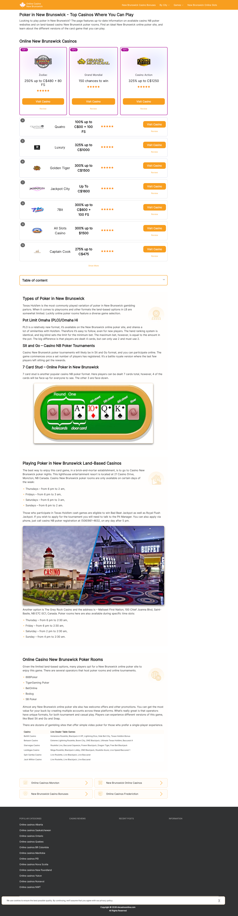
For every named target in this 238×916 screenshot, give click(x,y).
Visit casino (43, 101)
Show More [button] (93, 265)
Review (43, 108)
